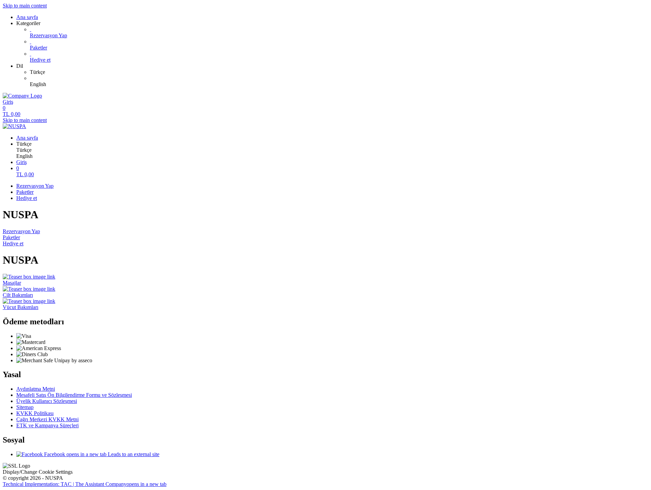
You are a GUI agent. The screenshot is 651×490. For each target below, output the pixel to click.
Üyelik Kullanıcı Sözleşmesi (46, 401)
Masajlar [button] (12, 283)
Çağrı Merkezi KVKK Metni (47, 419)
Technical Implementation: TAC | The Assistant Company (84, 484)
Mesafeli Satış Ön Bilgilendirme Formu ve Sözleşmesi (74, 395)
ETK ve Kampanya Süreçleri (47, 425)
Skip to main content (25, 5)
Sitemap (25, 407)
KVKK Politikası (35, 413)
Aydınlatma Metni (35, 389)
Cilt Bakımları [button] (18, 295)
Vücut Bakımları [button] (20, 307)
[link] (339, 72)
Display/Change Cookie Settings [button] (38, 472)
